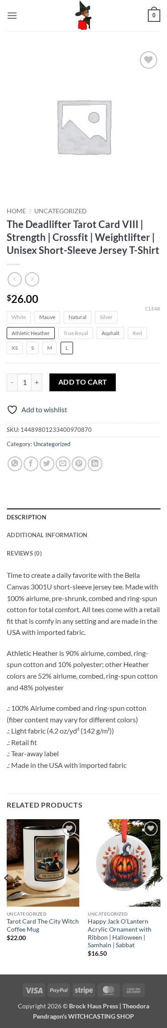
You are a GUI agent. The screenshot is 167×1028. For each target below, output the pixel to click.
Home (16, 211)
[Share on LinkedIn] (95, 463)
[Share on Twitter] (47, 463)
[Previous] (7, 895)
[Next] (160, 895)
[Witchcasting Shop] (83, 15)
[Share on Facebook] (31, 463)
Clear (152, 308)
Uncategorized (60, 211)
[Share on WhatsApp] (15, 463)
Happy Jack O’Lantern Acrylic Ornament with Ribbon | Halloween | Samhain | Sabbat (119, 933)
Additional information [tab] (47, 535)
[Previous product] (32, 279)
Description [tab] (26, 517)
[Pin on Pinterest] (79, 463)
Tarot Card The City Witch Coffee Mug (43, 925)
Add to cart (82, 382)
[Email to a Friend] (63, 463)
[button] (12, 15)
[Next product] (14, 279)
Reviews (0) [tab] (24, 553)
